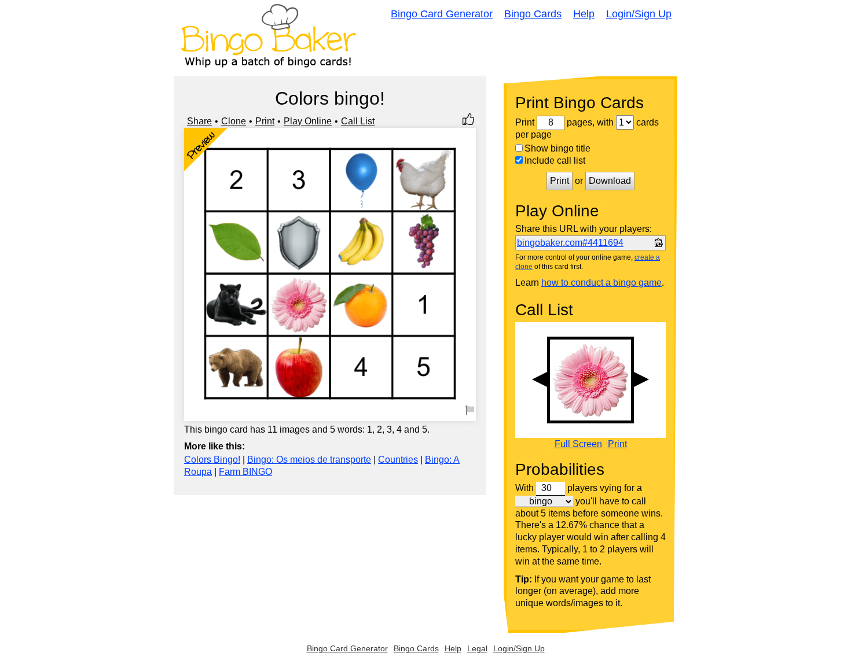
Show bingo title (557, 148)
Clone (233, 121)
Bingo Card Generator (442, 14)
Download (610, 181)
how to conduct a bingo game (601, 282)
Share (199, 121)
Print (264, 121)
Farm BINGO (245, 472)
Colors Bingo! (212, 459)
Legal (477, 648)
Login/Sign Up (639, 14)
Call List (358, 121)
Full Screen (578, 444)
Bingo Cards (533, 14)
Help (584, 14)
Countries (398, 459)
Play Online (308, 121)
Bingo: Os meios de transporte (309, 459)
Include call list (554, 160)
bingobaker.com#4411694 (570, 243)
